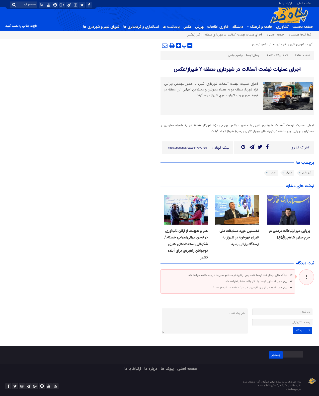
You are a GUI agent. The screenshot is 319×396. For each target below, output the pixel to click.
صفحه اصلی (304, 3)
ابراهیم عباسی (235, 55)
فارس (253, 44)
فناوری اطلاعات (218, 26)
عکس (187, 26)
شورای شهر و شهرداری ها (101, 26)
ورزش (199, 26)
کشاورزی (282, 26)
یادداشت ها (171, 26)
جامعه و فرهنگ (261, 26)
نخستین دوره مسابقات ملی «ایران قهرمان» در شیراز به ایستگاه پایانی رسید (239, 237)
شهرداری (307, 173)
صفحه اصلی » (275, 34)
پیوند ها (167, 369)
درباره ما (150, 369)
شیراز (289, 173)
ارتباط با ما (285, 3)
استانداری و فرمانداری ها (141, 26)
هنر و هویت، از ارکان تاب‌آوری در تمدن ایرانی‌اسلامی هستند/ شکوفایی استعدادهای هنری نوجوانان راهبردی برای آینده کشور (186, 244)
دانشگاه (237, 26)
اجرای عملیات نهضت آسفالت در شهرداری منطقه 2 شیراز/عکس (237, 69)
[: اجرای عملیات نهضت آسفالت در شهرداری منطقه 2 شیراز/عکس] (164, 45)
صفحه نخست (302, 26)
